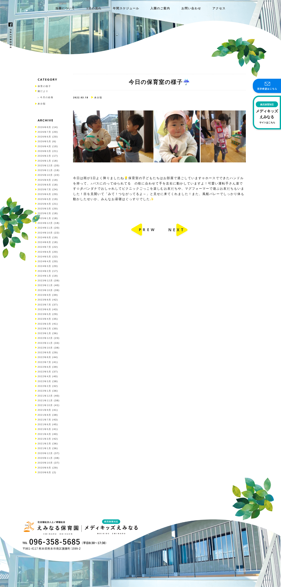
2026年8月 (44, 127)
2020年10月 (45, 462)
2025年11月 (45, 170)
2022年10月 (45, 347)
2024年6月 (44, 252)
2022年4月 (44, 376)
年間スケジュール (126, 8)
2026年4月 (44, 146)
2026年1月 (44, 161)
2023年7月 (44, 304)
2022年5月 (44, 371)
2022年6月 (44, 367)
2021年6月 (44, 424)
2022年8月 (44, 357)
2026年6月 (44, 136)
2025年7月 (44, 189)
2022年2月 (44, 386)
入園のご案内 (160, 8)
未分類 (42, 103)
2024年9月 (44, 237)
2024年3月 (44, 266)
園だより (43, 91)
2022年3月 (44, 381)
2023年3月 (44, 324)
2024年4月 (44, 261)
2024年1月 (44, 276)
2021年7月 (44, 419)
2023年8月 (44, 299)
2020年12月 (45, 453)
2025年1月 (44, 218)
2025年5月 (44, 199)
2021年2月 (44, 443)
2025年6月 (44, 194)
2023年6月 (44, 309)
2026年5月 (44, 141)
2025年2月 (44, 213)
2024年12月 (45, 223)
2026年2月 (44, 156)
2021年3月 (44, 439)
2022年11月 (45, 343)
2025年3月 (44, 208)
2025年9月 (44, 180)
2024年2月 (44, 271)
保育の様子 (44, 86)
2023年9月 (44, 295)
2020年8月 (44, 472)
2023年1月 (44, 333)
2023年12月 (45, 280)
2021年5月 (44, 429)
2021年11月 (45, 400)
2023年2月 (44, 328)
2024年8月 (44, 242)
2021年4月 (44, 434)
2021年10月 (45, 405)
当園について (65, 8)
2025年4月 (44, 204)
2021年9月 (44, 410)
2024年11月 (45, 228)
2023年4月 (44, 319)
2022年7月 (44, 362)
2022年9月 (44, 352)
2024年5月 (44, 256)
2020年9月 (44, 467)
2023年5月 (44, 314)
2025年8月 (44, 184)
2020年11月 (45, 458)
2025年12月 (45, 165)
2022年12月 (45, 338)
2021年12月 (45, 395)
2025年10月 (45, 175)
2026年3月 (44, 151)
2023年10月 (45, 290)
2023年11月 (45, 285)
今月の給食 (46, 97)
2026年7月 (44, 132)
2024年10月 (45, 232)
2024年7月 (44, 247)
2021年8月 (44, 415)
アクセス (219, 8)
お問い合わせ (191, 8)
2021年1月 (44, 448)
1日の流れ (94, 8)
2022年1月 (44, 391)
